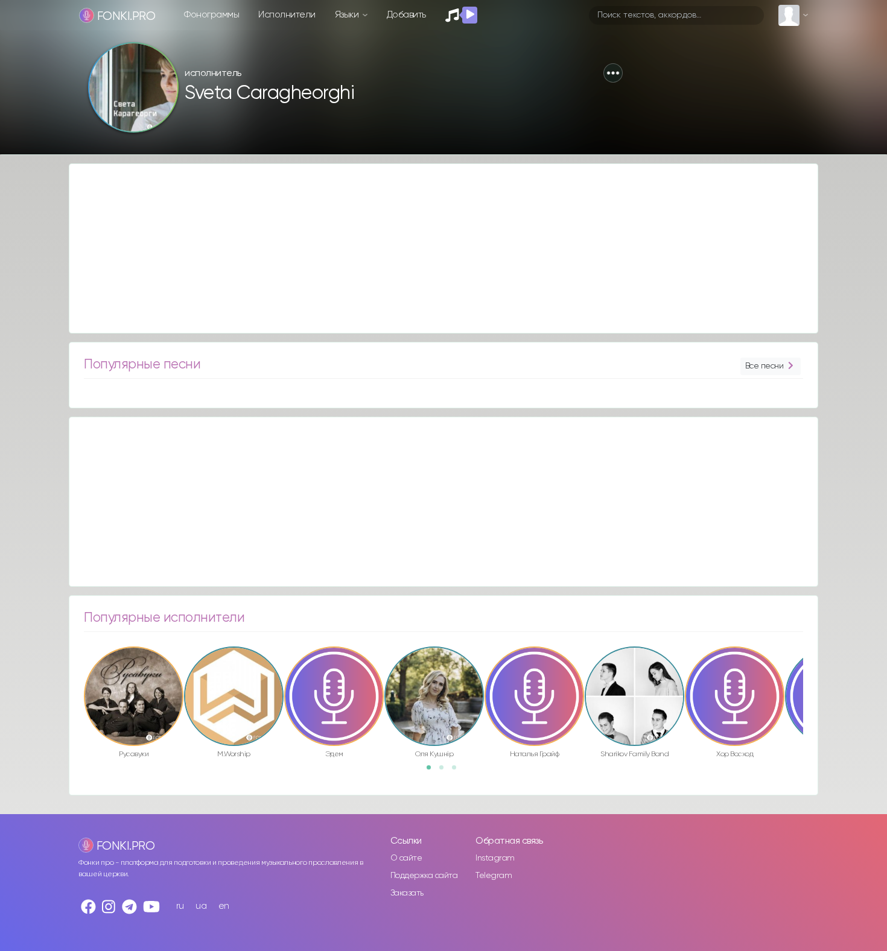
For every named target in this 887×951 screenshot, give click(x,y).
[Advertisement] (431, 248)
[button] (613, 73)
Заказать (407, 893)
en (223, 906)
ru (180, 906)
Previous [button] (78, 671)
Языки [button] (348, 14)
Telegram (493, 875)
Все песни (764, 366)
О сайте (406, 858)
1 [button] (433, 771)
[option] (133, 704)
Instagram (495, 858)
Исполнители (287, 14)
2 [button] (445, 771)
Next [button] (809, 671)
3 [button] (458, 771)
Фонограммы (211, 14)
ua (201, 906)
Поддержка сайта (424, 875)
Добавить (406, 14)
